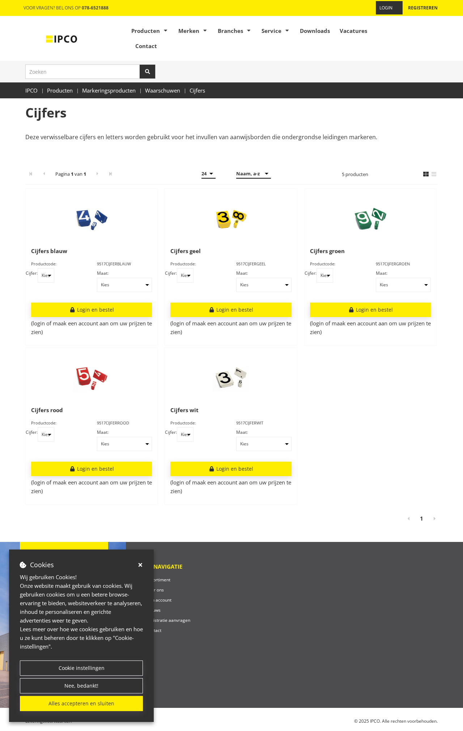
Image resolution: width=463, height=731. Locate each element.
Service (271, 30)
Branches (230, 30)
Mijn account (158, 600)
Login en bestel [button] (95, 309)
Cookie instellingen (82, 667)
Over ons (155, 590)
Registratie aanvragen (168, 620)
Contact (146, 46)
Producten (145, 30)
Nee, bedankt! (81, 685)
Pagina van (70, 174)
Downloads (315, 30)
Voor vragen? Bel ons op (66, 8)
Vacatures (353, 30)
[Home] (61, 38)
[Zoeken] (148, 71)
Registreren (423, 8)
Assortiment (158, 580)
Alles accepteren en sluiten (81, 703)
